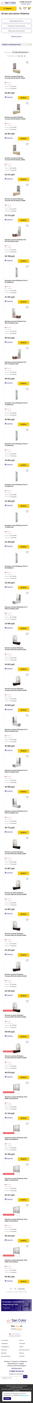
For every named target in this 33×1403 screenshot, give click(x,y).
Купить (23, 98)
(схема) (21, 1363)
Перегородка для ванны (16, 21)
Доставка (3, 1353)
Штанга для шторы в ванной (16, 31)
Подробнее (6, 1308)
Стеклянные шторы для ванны (16, 26)
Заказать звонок (25, 3)
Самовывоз (4, 1343)
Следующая (21, 1288)
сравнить (10, 97)
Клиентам (4, 1350)
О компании (4, 1340)
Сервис (21, 1346)
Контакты (21, 1356)
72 (24, 56)
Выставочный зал (24, 1350)
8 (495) (25, 2)
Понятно (7, 1398)
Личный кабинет (6, 1356)
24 (19, 56)
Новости (21, 1353)
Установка (22, 1343)
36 (22, 56)
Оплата (21, 1340)
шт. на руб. (30, 7)
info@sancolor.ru (16, 1368)
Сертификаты (5, 1346)
